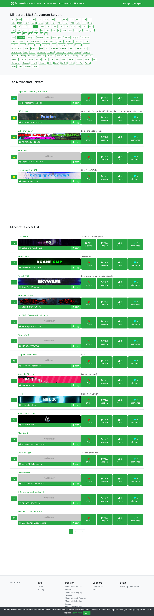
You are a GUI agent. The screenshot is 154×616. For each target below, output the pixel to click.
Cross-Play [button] (78, 41)
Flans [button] (26, 48)
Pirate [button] (81, 56)
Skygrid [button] (34, 63)
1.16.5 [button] (36, 26)
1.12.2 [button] (36, 30)
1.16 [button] (67, 26)
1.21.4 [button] (65, 19)
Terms (40, 586)
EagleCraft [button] (46, 45)
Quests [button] (63, 59)
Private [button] (38, 59)
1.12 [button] (42, 30)
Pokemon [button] (14, 59)
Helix (20, 394)
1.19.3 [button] (66, 23)
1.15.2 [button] (73, 26)
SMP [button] (49, 63)
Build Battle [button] (85, 38)
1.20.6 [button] (13, 23)
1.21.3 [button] (71, 19)
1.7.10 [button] (86, 30)
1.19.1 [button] (78, 23)
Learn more (77, 613)
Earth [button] (54, 45)
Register (139, 3)
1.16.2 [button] (55, 26)
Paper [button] (67, 56)
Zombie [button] (35, 66)
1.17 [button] (30, 26)
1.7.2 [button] (92, 30)
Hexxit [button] (72, 48)
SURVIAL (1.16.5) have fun (30, 511)
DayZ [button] (86, 41)
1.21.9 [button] (39, 19)
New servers (66, 3)
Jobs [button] (25, 52)
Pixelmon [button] (89, 56)
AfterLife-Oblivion (26, 374)
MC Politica (23, 111)
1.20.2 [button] (41, 23)
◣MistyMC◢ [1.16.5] (27, 413)
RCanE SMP (23, 256)
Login (127, 3)
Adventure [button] (21, 38)
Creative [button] (68, 41)
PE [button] (46, 34)
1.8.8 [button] (69, 30)
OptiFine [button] (50, 56)
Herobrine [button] (63, 48)
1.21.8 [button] (46, 19)
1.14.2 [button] (91, 26)
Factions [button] (78, 45)
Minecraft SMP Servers (75, 598)
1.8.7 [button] (75, 30)
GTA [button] (47, 48)
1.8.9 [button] (64, 30)
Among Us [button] (30, 38)
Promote (80, 3)
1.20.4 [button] (27, 23)
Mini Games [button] (31, 56)
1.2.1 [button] (36, 34)
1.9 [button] (59, 30)
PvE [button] (52, 59)
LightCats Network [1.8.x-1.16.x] (33, 91)
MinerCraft (23, 433)
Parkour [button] (74, 56)
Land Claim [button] (41, 52)
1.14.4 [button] (84, 26)
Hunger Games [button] (82, 48)
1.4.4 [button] (24, 34)
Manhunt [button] (78, 52)
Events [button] (70, 45)
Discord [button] (23, 45)
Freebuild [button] (34, 48)
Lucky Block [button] (61, 52)
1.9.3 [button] (53, 30)
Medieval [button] (14, 56)
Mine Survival (24, 472)
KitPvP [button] (32, 52)
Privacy (41, 589)
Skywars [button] (42, 63)
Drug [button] (38, 45)
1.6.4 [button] (13, 34)
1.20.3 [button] (34, 23)
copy (76, 103)
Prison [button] (31, 59)
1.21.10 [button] (32, 19)
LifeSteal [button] (51, 52)
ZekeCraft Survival (26, 131)
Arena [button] (47, 38)
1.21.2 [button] (78, 19)
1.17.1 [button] (24, 26)
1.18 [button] (19, 26)
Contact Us (98, 586)
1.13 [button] (30, 30)
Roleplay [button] (87, 59)
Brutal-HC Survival (26, 295)
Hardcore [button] (54, 48)
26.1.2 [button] (19, 19)
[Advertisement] (123, 34)
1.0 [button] (41, 34)
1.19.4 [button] (59, 23)
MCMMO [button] (86, 52)
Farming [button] (86, 45)
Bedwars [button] (67, 38)
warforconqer (24, 453)
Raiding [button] (71, 59)
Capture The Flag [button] (17, 41)
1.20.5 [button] (20, 23)
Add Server (50, 3)
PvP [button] (57, 59)
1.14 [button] (19, 30)
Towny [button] (87, 63)
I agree (86, 613)
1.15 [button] (78, 26)
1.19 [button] (84, 23)
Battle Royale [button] (56, 38)
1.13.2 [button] (25, 30)
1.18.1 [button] (13, 26)
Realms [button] (79, 59)
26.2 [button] (12, 19)
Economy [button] (62, 45)
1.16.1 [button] (61, 26)
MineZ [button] (22, 56)
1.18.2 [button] (90, 23)
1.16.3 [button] (49, 26)
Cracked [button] (60, 41)
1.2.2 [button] (30, 34)
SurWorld (22, 150)
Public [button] (46, 59)
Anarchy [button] (40, 38)
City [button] (27, 41)
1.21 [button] (90, 19)
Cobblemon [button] (35, 41)
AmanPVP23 (23, 276)
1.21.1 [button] (84, 19)
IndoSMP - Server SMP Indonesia (33, 315)
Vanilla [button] (13, 66)
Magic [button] (70, 52)
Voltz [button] (20, 66)
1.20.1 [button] (47, 23)
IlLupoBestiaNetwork (27, 354)
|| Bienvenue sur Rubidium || (31, 492)
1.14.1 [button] (13, 30)
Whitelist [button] (28, 66)
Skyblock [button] (25, 63)
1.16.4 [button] (42, 26)
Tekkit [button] (72, 63)
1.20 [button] (53, 23)
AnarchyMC (23, 335)
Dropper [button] (31, 45)
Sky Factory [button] (15, 63)
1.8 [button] (81, 30)
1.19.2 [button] (72, 23)
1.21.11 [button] (26, 19)
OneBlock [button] (41, 56)
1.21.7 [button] (52, 19)
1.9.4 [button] (47, 30)
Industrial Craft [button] (16, 52)
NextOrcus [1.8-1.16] (27, 170)
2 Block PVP (23, 236)
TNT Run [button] (80, 63)
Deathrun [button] (14, 45)
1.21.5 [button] (58, 19)
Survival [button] (64, 63)
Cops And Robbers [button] (48, 41)
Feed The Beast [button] (16, 48)
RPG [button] (94, 59)
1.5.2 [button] (18, 34)
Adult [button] (13, 38)
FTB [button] (41, 48)
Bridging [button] (75, 38)
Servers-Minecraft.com (27, 3)
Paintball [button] (59, 56)
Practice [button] (23, 59)
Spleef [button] (56, 63)
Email (95, 589)
